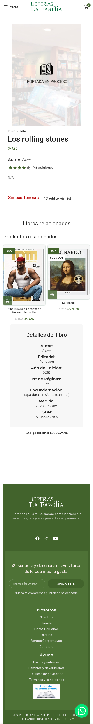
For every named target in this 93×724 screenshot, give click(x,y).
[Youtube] (55, 538)
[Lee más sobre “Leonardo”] (52, 294)
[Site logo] (46, 6)
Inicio (11, 131)
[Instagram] (46, 538)
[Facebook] (37, 538)
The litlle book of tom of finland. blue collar (24, 310)
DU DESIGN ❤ (65, 719)
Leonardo (69, 302)
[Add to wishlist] (44, 252)
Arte (23, 131)
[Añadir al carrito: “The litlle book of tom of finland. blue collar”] (7, 300)
